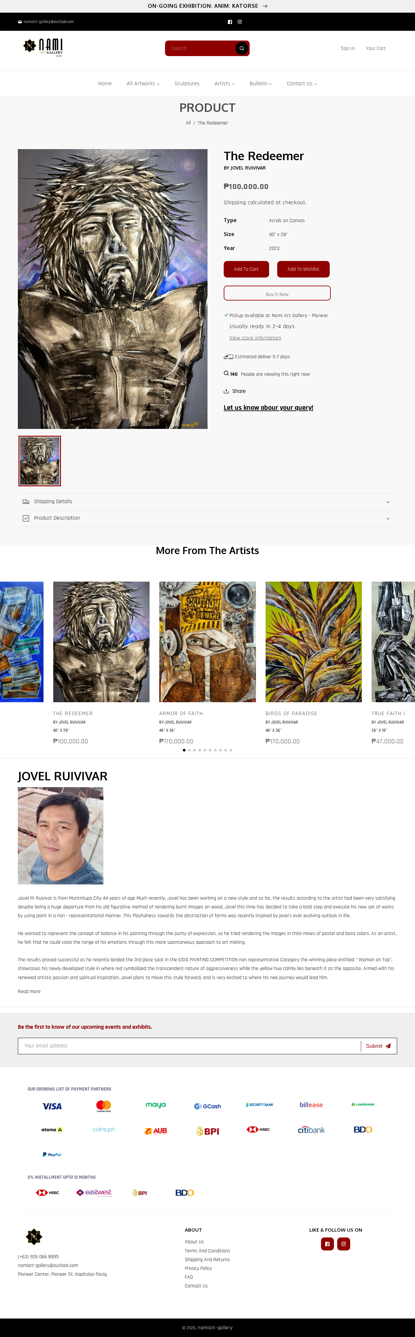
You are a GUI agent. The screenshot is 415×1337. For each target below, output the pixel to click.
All (188, 123)
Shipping (235, 202)
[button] (376, 48)
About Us (194, 1241)
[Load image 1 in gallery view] (39, 461)
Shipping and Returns (207, 1259)
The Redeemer (73, 713)
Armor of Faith (181, 713)
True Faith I (388, 713)
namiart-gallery (215, 1327)
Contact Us (196, 1286)
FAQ (189, 1277)
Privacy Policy (198, 1268)
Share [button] (239, 391)
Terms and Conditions (207, 1251)
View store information (255, 338)
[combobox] (207, 48)
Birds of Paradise (292, 713)
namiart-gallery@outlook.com (48, 1265)
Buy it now (277, 294)
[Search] (241, 48)
